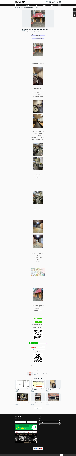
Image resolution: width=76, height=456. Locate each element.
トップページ (40, 416)
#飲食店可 (31, 31)
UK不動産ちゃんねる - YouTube (38, 349)
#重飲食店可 (27, 31)
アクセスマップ (41, 422)
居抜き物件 (23, 30)
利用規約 (36, 450)
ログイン (58, 2)
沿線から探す (28, 5)
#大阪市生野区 (37, 31)
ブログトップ (40, 420)
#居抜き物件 (33, 31)
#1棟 (25, 31)
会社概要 (40, 424)
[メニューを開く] (59, 5)
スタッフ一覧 (40, 418)
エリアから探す (36, 5)
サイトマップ (49, 450)
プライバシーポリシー (43, 450)
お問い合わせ (53, 5)
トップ (20, 5)
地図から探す (45, 5)
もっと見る (38, 408)
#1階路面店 (23, 31)
